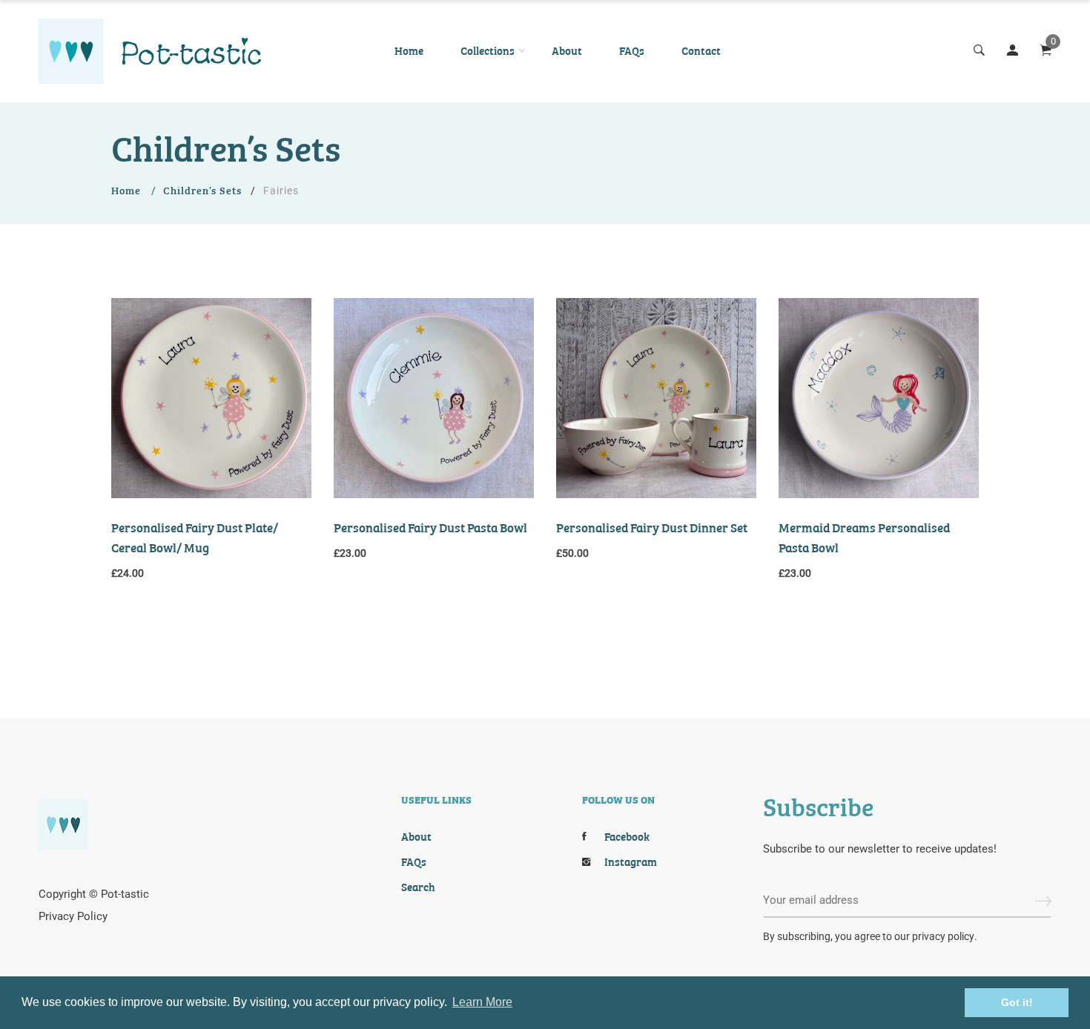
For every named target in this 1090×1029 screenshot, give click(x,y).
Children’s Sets (202, 189)
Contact (701, 50)
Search (418, 886)
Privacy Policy (73, 916)
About (567, 50)
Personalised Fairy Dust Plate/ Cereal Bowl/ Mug (194, 536)
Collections (487, 50)
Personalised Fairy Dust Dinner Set (651, 526)
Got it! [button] (1017, 1002)
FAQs (631, 50)
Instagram (630, 861)
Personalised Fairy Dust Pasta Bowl (430, 526)
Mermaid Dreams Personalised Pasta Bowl (864, 536)
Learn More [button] (482, 1002)
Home (408, 50)
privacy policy (943, 936)
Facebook (627, 836)
